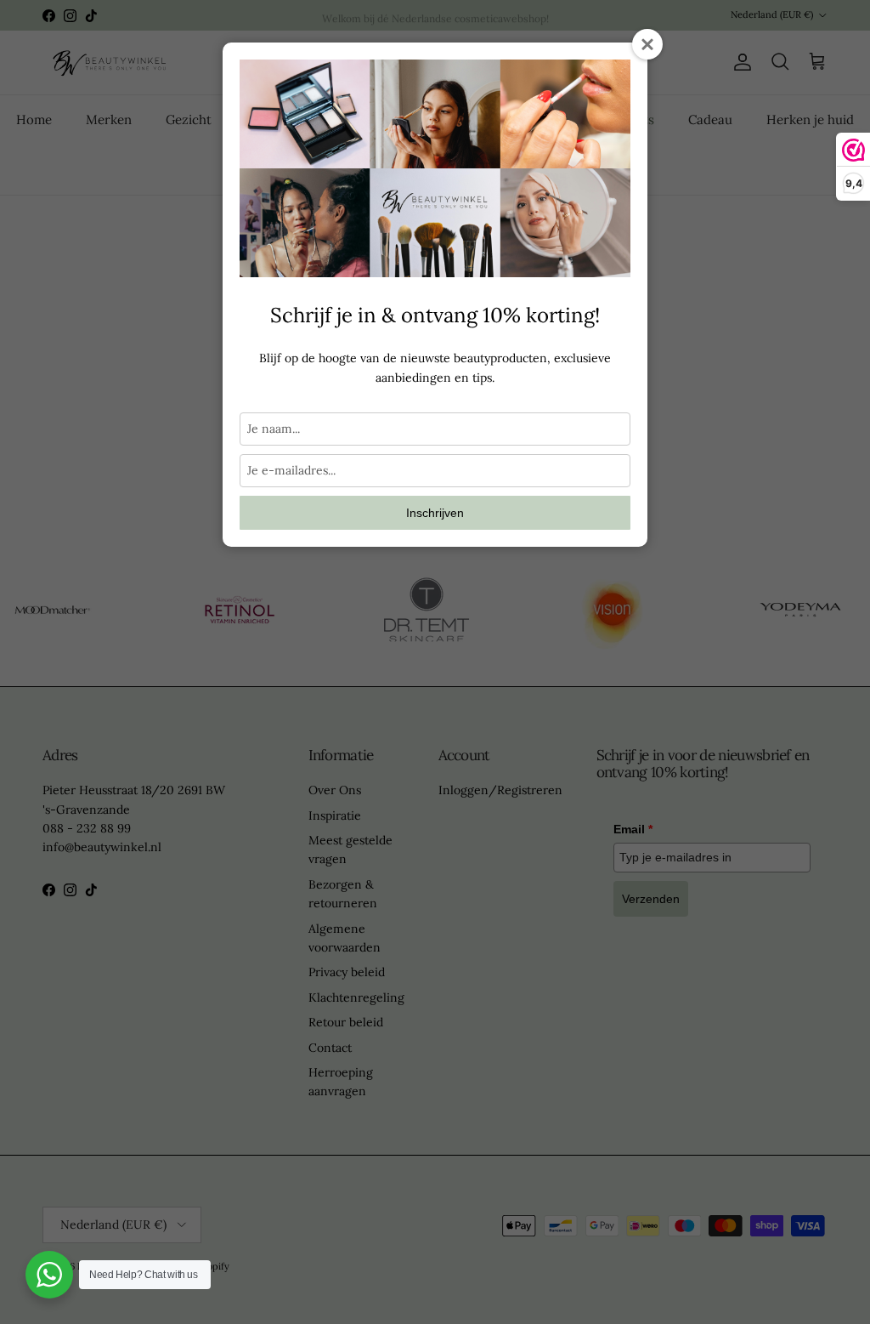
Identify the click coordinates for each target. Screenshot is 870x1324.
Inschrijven (435, 513)
